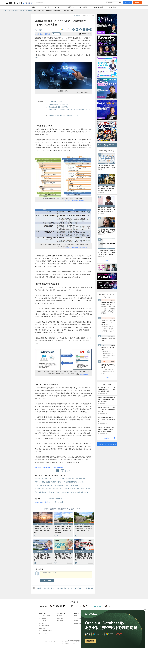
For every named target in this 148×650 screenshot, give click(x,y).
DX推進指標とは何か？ (56, 101)
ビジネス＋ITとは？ (29, 3)
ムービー (57, 7)
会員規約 (41, 623)
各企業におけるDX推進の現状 (58, 107)
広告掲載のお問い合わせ (80, 623)
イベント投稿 (60, 621)
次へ (66, 471)
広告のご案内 (60, 618)
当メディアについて (44, 633)
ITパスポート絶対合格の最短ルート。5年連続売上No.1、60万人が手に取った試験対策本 (64, 588)
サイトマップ (42, 621)
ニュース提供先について (45, 631)
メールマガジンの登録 (44, 616)
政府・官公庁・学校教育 (43, 34)
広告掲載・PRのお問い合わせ (106, 444)
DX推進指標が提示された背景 (58, 104)
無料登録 (137, 2)
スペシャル (46, 7)
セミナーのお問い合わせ (80, 618)
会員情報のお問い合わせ (80, 621)
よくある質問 (42, 618)
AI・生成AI (83, 7)
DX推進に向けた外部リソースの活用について (63, 115)
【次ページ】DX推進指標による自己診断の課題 (49, 468)
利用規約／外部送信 (44, 626)
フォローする (57, 33)
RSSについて (42, 628)
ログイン (127, 3)
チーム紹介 (59, 616)
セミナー (34, 7)
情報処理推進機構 (84, 374)
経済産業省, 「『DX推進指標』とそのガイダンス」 (76, 200)
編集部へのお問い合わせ (80, 616)
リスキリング (70, 7)
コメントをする (47, 580)
